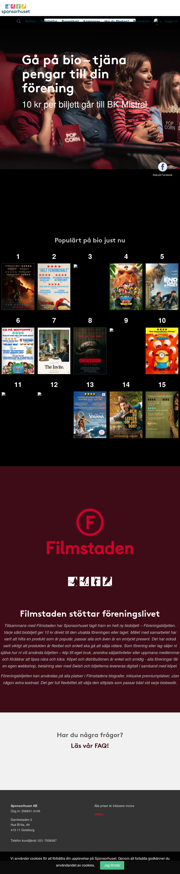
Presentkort (70, 21)
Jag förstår (112, 865)
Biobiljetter (49, 21)
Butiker (30, 21)
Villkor (99, 814)
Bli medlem (141, 21)
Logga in (171, 21)
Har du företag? (116, 21)
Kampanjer (91, 21)
